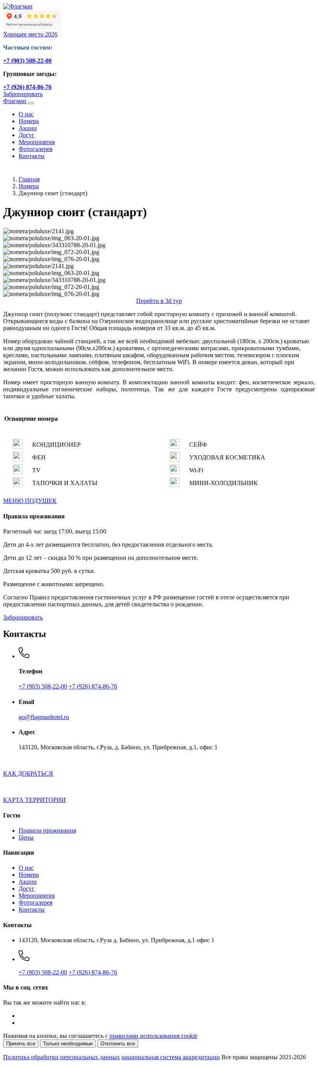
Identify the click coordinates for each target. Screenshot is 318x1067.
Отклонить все (117, 1043)
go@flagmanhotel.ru (44, 717)
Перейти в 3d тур (159, 301)
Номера (29, 121)
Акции (28, 128)
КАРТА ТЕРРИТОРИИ (34, 800)
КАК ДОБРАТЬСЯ (28, 773)
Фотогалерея (35, 149)
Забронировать (23, 94)
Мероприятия (37, 142)
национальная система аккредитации (170, 1057)
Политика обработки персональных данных (61, 1057)
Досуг (27, 135)
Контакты (32, 156)
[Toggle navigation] (31, 103)
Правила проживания (47, 830)
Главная (29, 179)
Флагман (14, 101)
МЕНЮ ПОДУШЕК (30, 500)
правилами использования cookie (153, 1036)
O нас (26, 114)
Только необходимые (68, 1043)
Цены (26, 837)
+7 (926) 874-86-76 (27, 87)
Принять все (20, 1043)
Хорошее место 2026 (30, 34)
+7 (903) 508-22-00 (27, 60)
